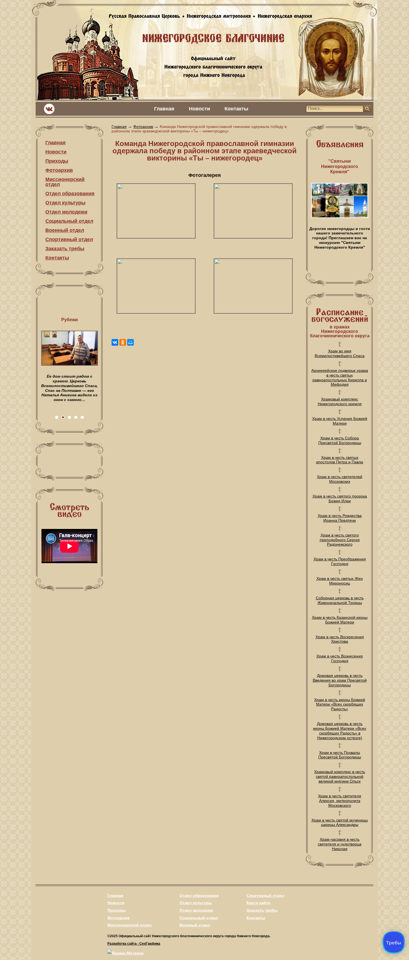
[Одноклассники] (122, 342)
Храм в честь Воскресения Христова (340, 639)
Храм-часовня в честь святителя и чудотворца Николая (339, 844)
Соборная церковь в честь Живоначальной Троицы (340, 600)
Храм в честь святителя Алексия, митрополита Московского (339, 801)
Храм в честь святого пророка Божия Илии (339, 498)
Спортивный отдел (69, 239)
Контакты (236, 109)
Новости (199, 109)
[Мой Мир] (130, 342)
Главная (164, 109)
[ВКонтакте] (115, 342)
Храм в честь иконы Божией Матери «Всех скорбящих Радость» (339, 704)
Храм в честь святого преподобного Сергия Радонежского (340, 540)
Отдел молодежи (66, 212)
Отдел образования (70, 193)
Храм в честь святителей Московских (339, 479)
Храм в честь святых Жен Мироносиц (339, 580)
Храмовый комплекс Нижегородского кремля (340, 401)
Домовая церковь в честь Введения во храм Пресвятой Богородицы (340, 680)
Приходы (56, 161)
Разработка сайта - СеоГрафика (133, 944)
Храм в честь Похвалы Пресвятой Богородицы (339, 754)
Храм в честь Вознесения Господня (339, 658)
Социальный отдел (69, 221)
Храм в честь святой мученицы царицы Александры (339, 822)
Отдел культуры (65, 203)
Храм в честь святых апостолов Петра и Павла (339, 459)
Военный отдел (64, 230)
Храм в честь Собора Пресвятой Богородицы (339, 440)
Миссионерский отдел (65, 182)
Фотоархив (59, 170)
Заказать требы (64, 248)
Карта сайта (258, 902)
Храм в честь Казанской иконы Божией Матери (340, 619)
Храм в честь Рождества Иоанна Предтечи (340, 518)
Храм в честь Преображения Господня (340, 561)
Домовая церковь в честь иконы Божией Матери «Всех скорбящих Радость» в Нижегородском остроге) (339, 730)
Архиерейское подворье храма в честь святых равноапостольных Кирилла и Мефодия (339, 377)
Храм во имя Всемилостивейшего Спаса (339, 353)
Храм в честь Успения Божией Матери (339, 420)
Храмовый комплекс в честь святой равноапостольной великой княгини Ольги (339, 776)
